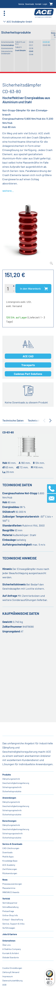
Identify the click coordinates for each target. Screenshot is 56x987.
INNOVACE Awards (10, 892)
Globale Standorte (10, 957)
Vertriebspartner (9, 903)
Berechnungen (9, 821)
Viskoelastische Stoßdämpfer (7, 52)
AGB (4, 984)
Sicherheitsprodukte (11, 791)
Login (45, 4)
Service (21, 4)
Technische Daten (13, 420)
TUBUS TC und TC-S (20, 43)
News (4, 879)
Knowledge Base (9, 860)
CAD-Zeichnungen (10, 848)
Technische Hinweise (40, 420)
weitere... (8, 190)
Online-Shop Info (10, 915)
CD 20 (31, 42)
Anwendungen (9, 797)
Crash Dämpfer (20, 50)
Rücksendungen (9, 873)
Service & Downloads (12, 844)
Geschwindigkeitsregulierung (15, 783)
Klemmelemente (7, 48)
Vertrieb (6, 898)
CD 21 (31, 45)
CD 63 (31, 51)
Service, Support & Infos (13, 923)
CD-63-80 (46, 42)
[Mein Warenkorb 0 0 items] (51, 4)
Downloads (29, 4)
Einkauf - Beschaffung (12, 919)
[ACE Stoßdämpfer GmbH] (44, 13)
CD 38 (31, 48)
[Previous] (44, 420)
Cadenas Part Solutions (28, 373)
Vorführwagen (8, 928)
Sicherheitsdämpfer (7, 45)
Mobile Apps (8, 856)
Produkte (6, 774)
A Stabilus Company (11, 949)
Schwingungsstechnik (12, 833)
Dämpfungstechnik (11, 779)
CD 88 (31, 54)
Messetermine (8, 888)
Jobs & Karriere (9, 934)
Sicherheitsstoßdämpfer (7, 42)
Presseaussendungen (12, 884)
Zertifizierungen (9, 869)
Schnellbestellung (10, 907)
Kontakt (38, 4)
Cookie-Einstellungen (12, 968)
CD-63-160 (46, 45)
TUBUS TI (18, 47)
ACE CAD (28, 356)
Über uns (6, 945)
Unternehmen (8, 940)
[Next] (50, 420)
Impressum (7, 976)
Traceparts (28, 365)
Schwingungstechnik (12, 787)
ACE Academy (8, 865)
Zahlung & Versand (10, 972)
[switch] (49, 982)
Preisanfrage (8, 911)
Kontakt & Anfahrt (10, 953)
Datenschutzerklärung (12, 980)
